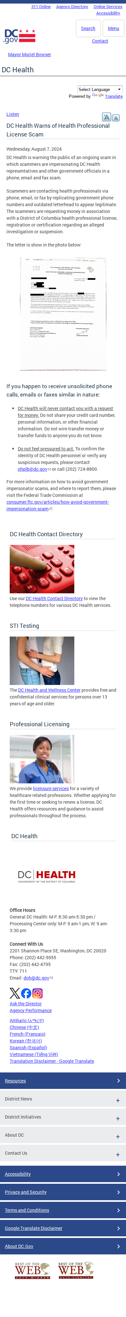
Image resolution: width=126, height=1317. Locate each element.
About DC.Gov (19, 1246)
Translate (114, 96)
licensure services (51, 788)
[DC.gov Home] (19, 42)
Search (88, 28)
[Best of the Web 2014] (32, 1279)
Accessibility (108, 13)
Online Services (108, 6)
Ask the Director (26, 1003)
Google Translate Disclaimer (33, 1228)
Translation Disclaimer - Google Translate (52, 1061)
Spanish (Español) (28, 1047)
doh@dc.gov (36, 978)
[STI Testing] (42, 683)
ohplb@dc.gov (32, 469)
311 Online (41, 6)
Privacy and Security (26, 1192)
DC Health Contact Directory (54, 598)
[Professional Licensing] (42, 782)
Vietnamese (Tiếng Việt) (34, 1054)
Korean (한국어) (26, 1041)
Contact (100, 41)
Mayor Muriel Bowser (29, 54)
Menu (113, 28)
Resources (15, 1081)
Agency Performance (31, 1010)
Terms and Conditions (27, 1210)
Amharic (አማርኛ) (27, 1020)
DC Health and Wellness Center (49, 690)
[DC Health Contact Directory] (42, 591)
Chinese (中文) (24, 1027)
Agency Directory (72, 6)
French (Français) (28, 1034)
